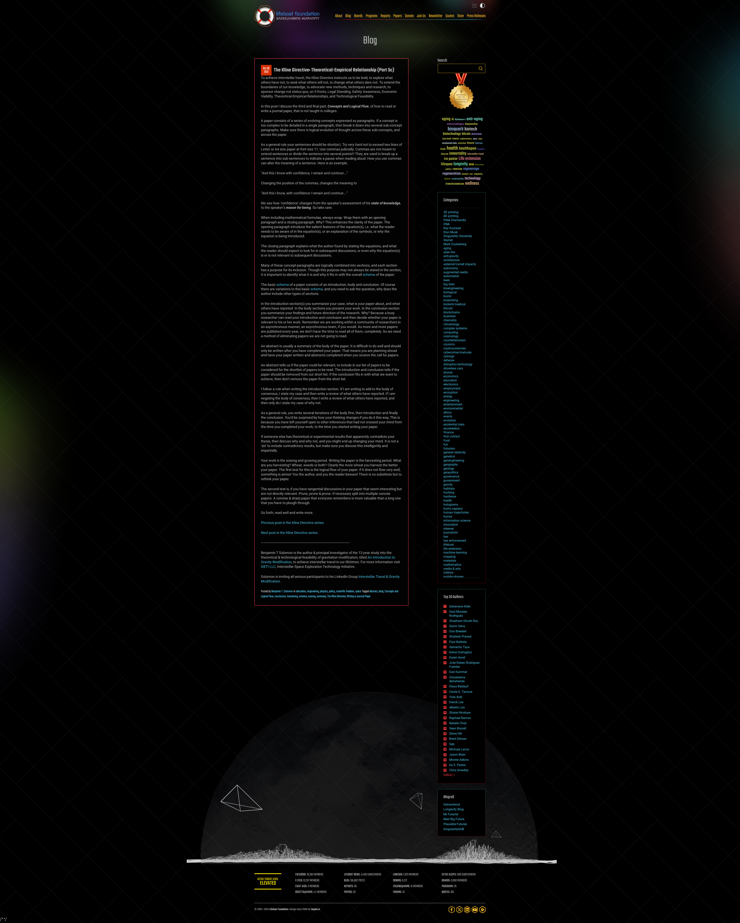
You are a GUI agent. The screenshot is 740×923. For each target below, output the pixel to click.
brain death (446, 139)
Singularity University (457, 236)
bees (446, 280)
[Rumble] (482, 909)
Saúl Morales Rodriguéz (458, 614)
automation (451, 276)
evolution (449, 420)
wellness (472, 183)
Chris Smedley (459, 770)
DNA (446, 224)
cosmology (450, 336)
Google (443, 149)
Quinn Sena (457, 626)
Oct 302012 (266, 70)
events (447, 416)
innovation (450, 524)
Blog (348, 16)
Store (460, 16)
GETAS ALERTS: (449, 874)
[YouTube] (475, 909)
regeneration (451, 173)
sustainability (458, 179)
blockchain (476, 134)
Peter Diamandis (454, 220)
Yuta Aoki (455, 697)
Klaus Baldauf (458, 686)
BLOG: (347, 880)
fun (445, 444)
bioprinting (450, 300)
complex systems (455, 328)
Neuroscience (479, 165)
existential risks (449, 143)
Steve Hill (455, 733)
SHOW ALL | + (449, 775)
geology (448, 468)
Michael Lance (459, 749)
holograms (450, 504)
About (338, 16)
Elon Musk (450, 232)
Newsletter (435, 16)
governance (451, 476)
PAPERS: (348, 892)
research (465, 174)
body (381, 591)
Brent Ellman (458, 739)
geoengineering (453, 460)
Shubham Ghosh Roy (463, 621)
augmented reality (455, 272)
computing (450, 332)
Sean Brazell (457, 728)
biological (450, 292)
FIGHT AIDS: (301, 886)
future (470, 143)
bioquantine (471, 124)
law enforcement (454, 540)
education (301, 591)
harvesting (292, 596)
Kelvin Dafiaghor (460, 652)
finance (448, 432)
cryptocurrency (466, 139)
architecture (451, 260)
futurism (479, 143)
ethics (447, 412)
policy (332, 591)
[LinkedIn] (467, 909)
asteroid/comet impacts (459, 264)
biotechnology (452, 134)
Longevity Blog (453, 809)
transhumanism (455, 184)
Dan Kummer (458, 672)
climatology (451, 324)
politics (449, 169)
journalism (450, 532)
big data (449, 284)
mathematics (452, 564)
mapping (449, 556)
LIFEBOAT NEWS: (352, 874)
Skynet (448, 240)
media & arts (452, 569)
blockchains (451, 312)
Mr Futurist (450, 814)
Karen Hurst (457, 657)
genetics (449, 456)
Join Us (421, 16)
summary (321, 596)
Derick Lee (456, 702)
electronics (450, 384)
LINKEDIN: (398, 874)
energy (447, 396)
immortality (457, 153)
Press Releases (476, 16)
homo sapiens (453, 508)
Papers (397, 16)
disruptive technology (458, 364)
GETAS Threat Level (267, 882)
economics (450, 376)
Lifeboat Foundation (278, 909)
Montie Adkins (459, 760)
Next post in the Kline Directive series (289, 533)
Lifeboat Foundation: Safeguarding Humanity (287, 16)
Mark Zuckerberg (454, 244)
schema (369, 275)
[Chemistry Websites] (461, 92)
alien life (449, 252)
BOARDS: (446, 880)
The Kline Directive (336, 596)
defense (448, 360)
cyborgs (448, 356)
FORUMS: (397, 892)
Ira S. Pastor (457, 765)
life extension (452, 548)
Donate (409, 16)
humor (447, 516)
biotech (470, 129)
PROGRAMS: (447, 886)
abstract (373, 591)
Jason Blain (457, 754)
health (452, 148)
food (446, 440)
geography (450, 464)
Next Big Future (453, 819)
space (358, 591)
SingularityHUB (453, 829)
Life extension (470, 158)
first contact (451, 436)
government (451, 480)
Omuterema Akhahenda (457, 679)
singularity (478, 174)
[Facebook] (452, 909)
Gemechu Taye (459, 647)
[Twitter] (459, 909)
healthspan (467, 148)
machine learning (455, 552)
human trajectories (456, 512)
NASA (471, 164)
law (445, 536)
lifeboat (448, 544)
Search (480, 68)
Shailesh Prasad (460, 636)
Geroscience (451, 804)
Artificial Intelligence (455, 124)
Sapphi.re (315, 909)
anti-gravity (451, 256)
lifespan (446, 164)
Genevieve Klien (460, 606)
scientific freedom (345, 591)
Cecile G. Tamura (460, 692)
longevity (460, 164)
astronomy (450, 268)
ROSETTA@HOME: (304, 892)
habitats (449, 488)
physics (324, 591)
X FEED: (299, 880)
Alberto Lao (457, 707)
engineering (313, 591)
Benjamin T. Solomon (282, 591)
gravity (448, 484)
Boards (358, 16)
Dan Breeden (458, 631)
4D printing (450, 216)
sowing (311, 596)
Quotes (450, 16)
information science (456, 520)
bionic (447, 296)
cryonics (449, 344)
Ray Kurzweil (452, 228)
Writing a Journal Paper (358, 596)
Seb (451, 744)
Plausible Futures (455, 824)
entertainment (452, 404)
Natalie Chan (458, 723)
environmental (453, 408)
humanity (480, 149)
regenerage (471, 169)
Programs (372, 16)
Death (480, 139)
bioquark (455, 129)
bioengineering (453, 288)
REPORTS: (349, 886)
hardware (449, 496)
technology (473, 178)
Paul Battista (458, 642)
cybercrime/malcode (457, 352)
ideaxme (444, 154)
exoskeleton (451, 428)
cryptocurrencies (454, 348)
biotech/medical (454, 304)
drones (448, 372)
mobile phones (453, 576)
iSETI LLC (268, 567)
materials (449, 560)
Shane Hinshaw (460, 712)
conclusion (280, 596)
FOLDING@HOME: (401, 886)
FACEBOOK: (300, 874)
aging (446, 119)
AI (453, 119)
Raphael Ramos (460, 718)
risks (471, 174)
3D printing (450, 212)
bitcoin (466, 134)
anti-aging (475, 119)
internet (448, 528)
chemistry (450, 320)
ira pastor (451, 159)
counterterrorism (454, 340)
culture (475, 139)
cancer (455, 138)
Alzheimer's (460, 119)
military (448, 572)
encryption (450, 392)
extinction (462, 143)
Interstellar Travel (475, 154)
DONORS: (397, 880)
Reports (385, 16)
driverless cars (453, 368)
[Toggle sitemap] (474, 5)
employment (451, 388)
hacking (448, 492)
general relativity (454, 452)
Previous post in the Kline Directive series (292, 523)
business (449, 316)
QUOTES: (446, 892)
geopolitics (450, 472)
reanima (457, 169)
